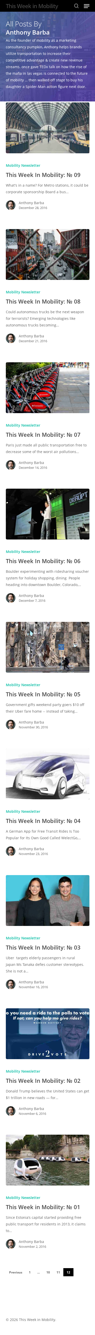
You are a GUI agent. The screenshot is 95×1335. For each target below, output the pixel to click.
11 (58, 1272)
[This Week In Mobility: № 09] (47, 127)
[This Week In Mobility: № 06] (47, 514)
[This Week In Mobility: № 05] (47, 647)
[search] (76, 6)
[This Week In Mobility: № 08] (47, 254)
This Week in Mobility (32, 6)
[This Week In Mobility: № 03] (47, 900)
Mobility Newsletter (23, 165)
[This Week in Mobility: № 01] (47, 1160)
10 (48, 1272)
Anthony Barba (31, 202)
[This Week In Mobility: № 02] (47, 1033)
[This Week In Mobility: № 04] (47, 773)
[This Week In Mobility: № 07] (47, 387)
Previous (15, 1272)
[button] (86, 5)
